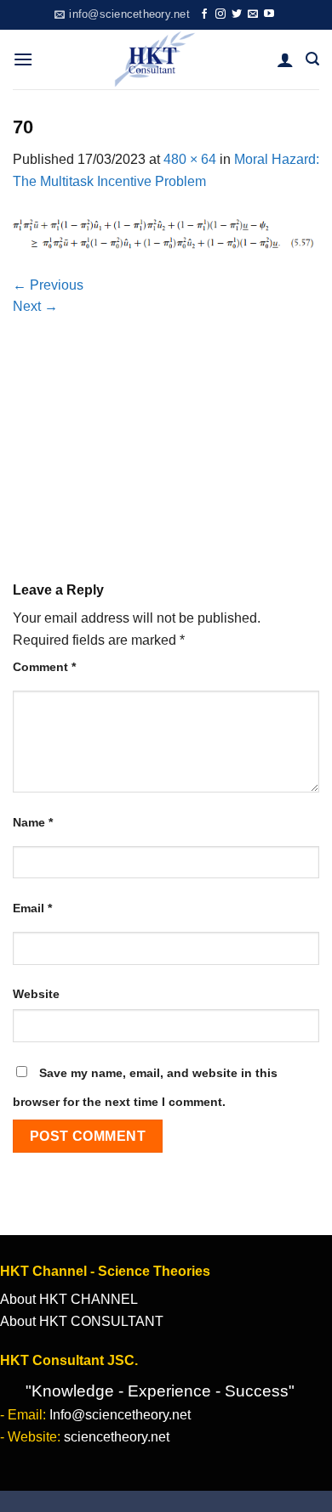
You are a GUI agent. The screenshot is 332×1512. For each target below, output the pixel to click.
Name (33, 822)
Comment (44, 667)
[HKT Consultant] (155, 59)
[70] (166, 232)
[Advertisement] (166, 427)
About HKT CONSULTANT (81, 1321)
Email (32, 908)
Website (36, 994)
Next (35, 306)
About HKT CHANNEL (69, 1299)
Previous (48, 285)
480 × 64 (189, 159)
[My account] (285, 59)
